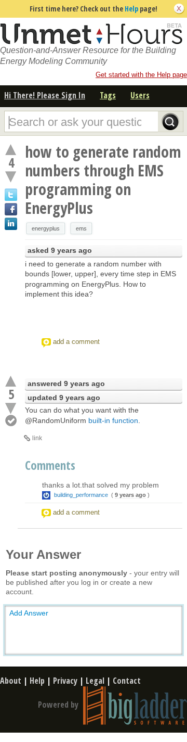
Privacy (65, 680)
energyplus (46, 228)
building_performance (81, 495)
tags (108, 95)
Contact (127, 680)
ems (81, 228)
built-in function (113, 420)
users (140, 95)
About (10, 680)
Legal (95, 680)
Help (131, 9)
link (37, 438)
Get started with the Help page (141, 75)
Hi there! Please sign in (44, 95)
